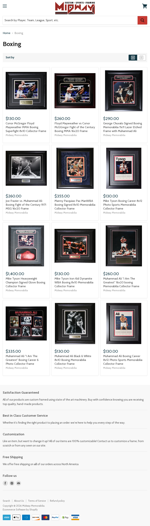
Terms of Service (37, 500)
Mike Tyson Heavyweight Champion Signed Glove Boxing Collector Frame (25, 282)
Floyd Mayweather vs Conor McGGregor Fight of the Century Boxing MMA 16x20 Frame (75, 127)
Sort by (10, 57)
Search (6, 500)
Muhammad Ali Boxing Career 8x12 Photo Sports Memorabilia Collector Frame (122, 359)
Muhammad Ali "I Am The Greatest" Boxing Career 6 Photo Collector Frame (22, 359)
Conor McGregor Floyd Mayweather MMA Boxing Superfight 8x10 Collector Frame (26, 127)
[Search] (142, 20)
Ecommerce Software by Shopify (20, 509)
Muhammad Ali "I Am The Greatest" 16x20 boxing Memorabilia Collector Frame (121, 282)
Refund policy (57, 500)
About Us (19, 500)
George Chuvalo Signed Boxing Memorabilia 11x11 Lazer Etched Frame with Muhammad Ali (122, 127)
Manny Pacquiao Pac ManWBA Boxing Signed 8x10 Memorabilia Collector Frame (75, 204)
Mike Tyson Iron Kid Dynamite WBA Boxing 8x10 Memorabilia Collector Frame (74, 282)
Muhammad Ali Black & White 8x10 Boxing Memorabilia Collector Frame (73, 359)
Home (6, 33)
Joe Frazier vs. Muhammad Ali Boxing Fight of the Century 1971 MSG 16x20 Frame (26, 204)
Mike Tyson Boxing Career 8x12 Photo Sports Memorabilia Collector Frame (122, 204)
